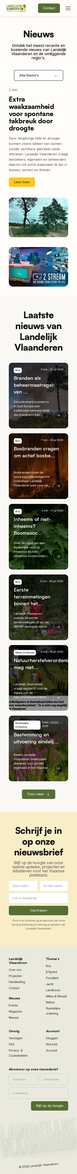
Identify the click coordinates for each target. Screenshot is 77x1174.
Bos (48, 966)
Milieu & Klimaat (56, 996)
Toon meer (35, 794)
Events (13, 1005)
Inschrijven (38, 910)
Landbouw (53, 990)
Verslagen (16, 1038)
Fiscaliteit (52, 978)
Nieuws (14, 1017)
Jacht (49, 984)
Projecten (15, 976)
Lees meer (22, 182)
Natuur (50, 1002)
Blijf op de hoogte (49, 1106)
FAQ (11, 1044)
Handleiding (17, 982)
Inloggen (52, 1038)
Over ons (15, 969)
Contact (49, 8)
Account (51, 1050)
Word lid (51, 1044)
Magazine (15, 1011)
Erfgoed (51, 972)
